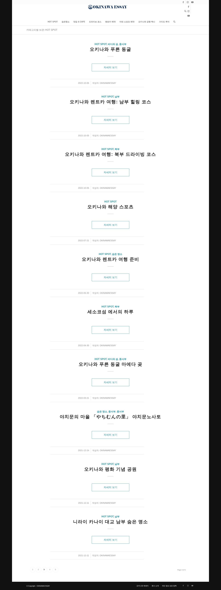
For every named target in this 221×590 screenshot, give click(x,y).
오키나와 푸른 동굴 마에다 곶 (110, 364)
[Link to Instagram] (188, 2)
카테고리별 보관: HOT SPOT (41, 30)
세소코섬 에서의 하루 (110, 311)
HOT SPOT (101, 44)
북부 (117, 149)
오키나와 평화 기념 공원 (110, 469)
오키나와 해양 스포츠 (110, 206)
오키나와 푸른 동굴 (110, 49)
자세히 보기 (110, 67)
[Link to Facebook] (183, 2)
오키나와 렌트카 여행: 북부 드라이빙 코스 (110, 154)
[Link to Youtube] (192, 2)
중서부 (122, 44)
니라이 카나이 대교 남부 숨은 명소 (110, 521)
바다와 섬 (113, 44)
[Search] (184, 11)
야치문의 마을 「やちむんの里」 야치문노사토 (110, 416)
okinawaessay (108, 83)
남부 (117, 96)
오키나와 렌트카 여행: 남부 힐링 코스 (110, 101)
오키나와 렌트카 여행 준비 (110, 259)
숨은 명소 (117, 254)
